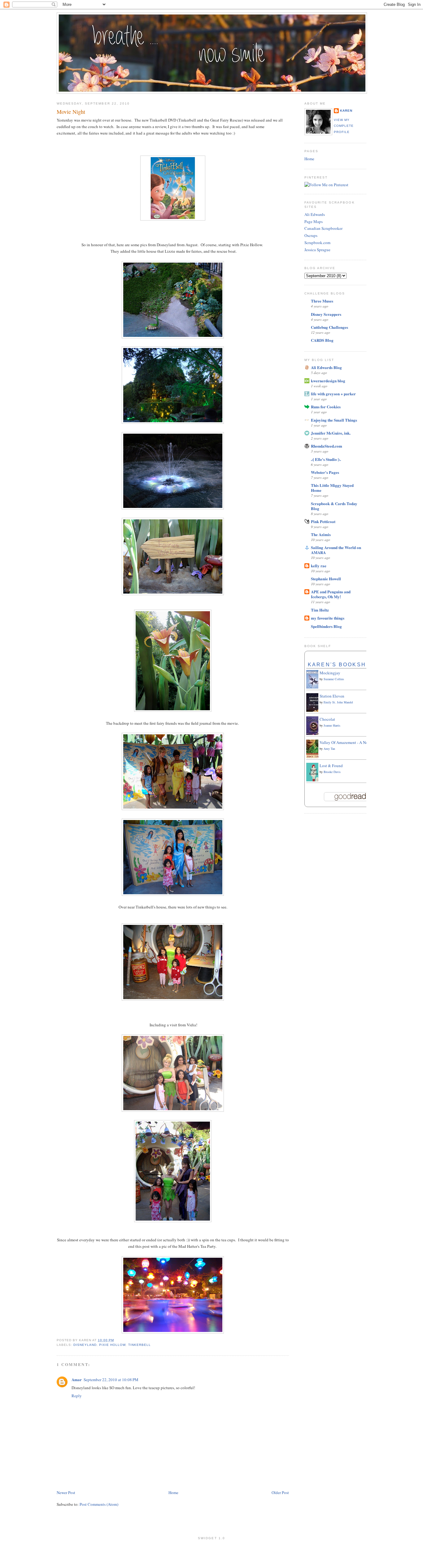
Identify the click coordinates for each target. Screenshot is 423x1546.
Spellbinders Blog (326, 626)
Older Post (280, 1492)
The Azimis (321, 534)
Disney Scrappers (326, 314)
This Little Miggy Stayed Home (332, 487)
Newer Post (66, 1492)
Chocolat (327, 719)
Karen (346, 110)
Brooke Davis (332, 772)
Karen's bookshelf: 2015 (353, 664)
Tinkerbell (139, 1344)
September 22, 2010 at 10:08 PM (111, 1379)
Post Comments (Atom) (99, 1504)
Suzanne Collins (334, 679)
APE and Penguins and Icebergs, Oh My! (331, 594)
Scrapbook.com (317, 242)
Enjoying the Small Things (334, 420)
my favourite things (327, 618)
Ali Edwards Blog (326, 367)
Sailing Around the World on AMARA (336, 549)
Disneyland (85, 1344)
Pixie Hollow (112, 1344)
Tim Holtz (320, 610)
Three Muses (322, 301)
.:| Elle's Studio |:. (326, 459)
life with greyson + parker (333, 394)
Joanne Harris (332, 725)
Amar (77, 1379)
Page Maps (313, 221)
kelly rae (318, 566)
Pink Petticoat (323, 521)
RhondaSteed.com (326, 446)
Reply (77, 1395)
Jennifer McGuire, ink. (331, 433)
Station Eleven (332, 696)
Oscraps (310, 235)
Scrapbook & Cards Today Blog (334, 505)
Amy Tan (329, 748)
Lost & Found (331, 765)
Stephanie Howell (326, 579)
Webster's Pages (325, 472)
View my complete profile (344, 126)
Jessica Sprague (317, 249)
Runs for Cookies (326, 407)
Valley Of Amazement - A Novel (346, 742)
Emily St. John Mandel (338, 702)
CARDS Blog (322, 340)
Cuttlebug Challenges (329, 327)
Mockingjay (330, 673)
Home (173, 1492)
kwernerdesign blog (328, 381)
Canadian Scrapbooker (323, 228)
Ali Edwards (314, 214)
